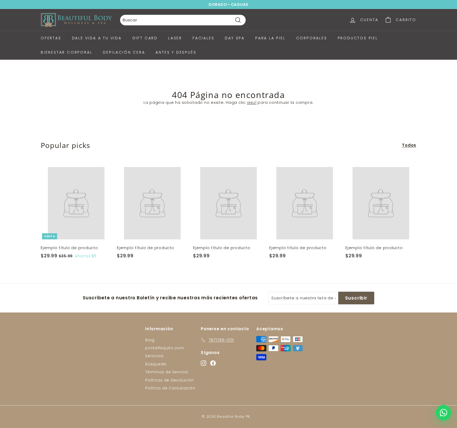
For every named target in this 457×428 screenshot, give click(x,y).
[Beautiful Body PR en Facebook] (277, 278)
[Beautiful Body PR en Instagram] (268, 278)
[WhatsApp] (443, 413)
